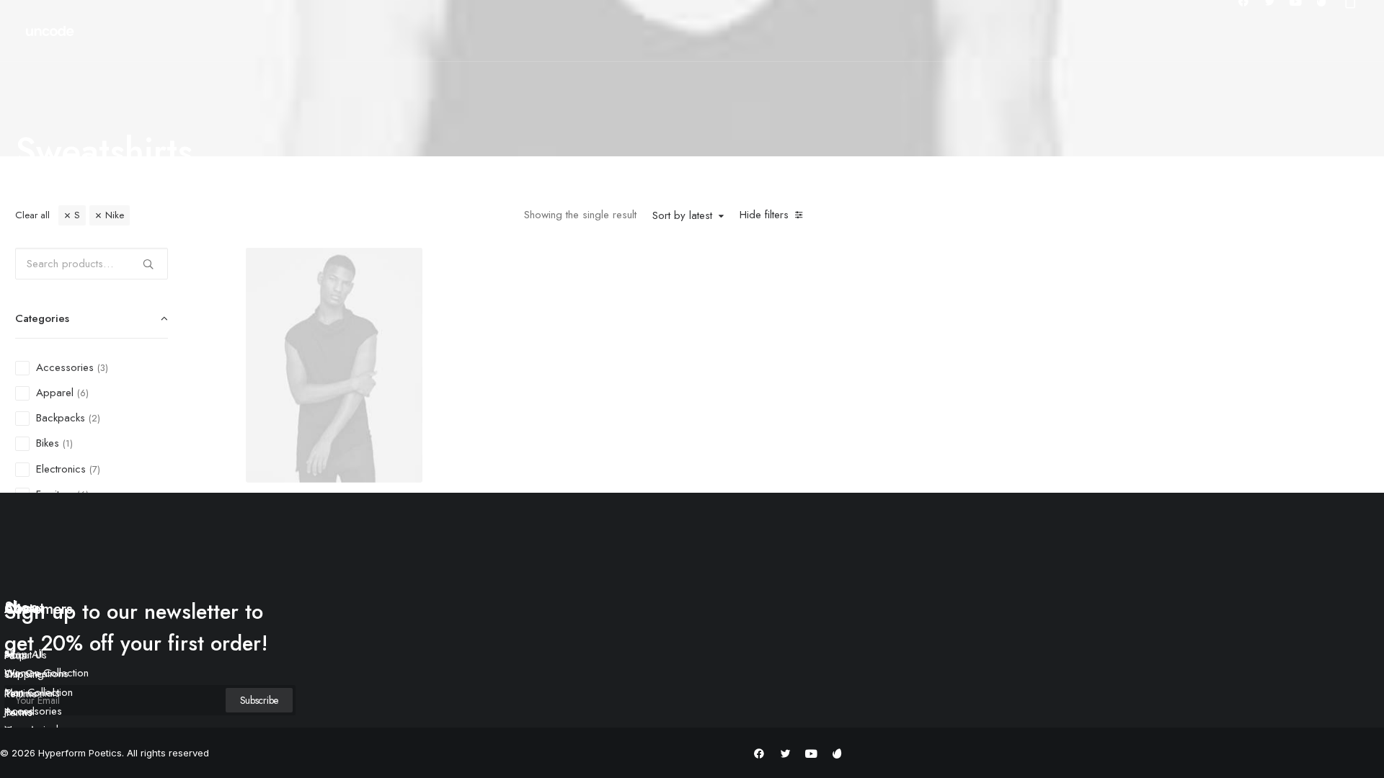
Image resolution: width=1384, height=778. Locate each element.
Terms (18, 712)
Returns (20, 694)
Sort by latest (682, 216)
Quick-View (405, 264)
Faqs (15, 655)
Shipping (24, 674)
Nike (114, 215)
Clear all (32, 215)
